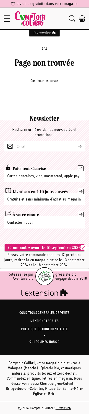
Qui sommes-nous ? (44, 341)
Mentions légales (44, 320)
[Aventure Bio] (44, 276)
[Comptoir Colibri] (30, 18)
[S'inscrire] (76, 146)
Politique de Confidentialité (44, 329)
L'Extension (63, 408)
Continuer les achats (45, 81)
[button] (7, 18)
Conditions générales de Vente (44, 312)
